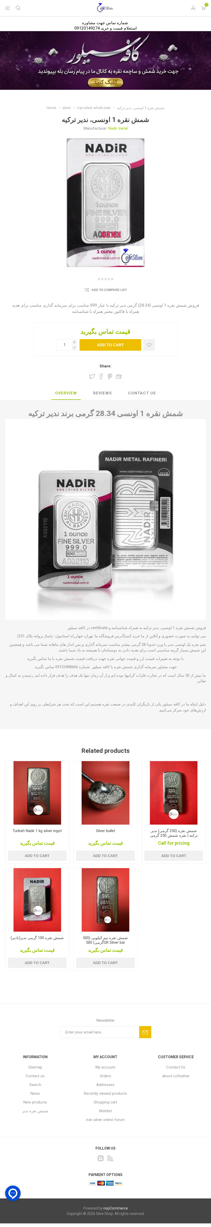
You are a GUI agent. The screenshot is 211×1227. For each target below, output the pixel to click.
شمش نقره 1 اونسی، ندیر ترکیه (169, 627)
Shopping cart (105, 1102)
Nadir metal (118, 128)
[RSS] (110, 1158)
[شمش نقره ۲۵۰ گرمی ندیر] (174, 793)
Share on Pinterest (110, 376)
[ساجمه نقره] (105, 793)
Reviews (102, 393)
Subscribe (145, 1032)
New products (35, 1102)
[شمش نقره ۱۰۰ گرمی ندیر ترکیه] (37, 900)
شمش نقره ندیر (35, 1111)
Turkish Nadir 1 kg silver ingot (37, 830)
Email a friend (119, 376)
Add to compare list (109, 290)
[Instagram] (100, 1158)
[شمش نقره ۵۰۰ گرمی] (105, 900)
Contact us (35, 1076)
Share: (105, 366)
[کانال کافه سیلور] (105, 60)
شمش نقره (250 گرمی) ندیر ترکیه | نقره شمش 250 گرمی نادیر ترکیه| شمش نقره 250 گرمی (174, 837)
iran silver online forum (105, 1119)
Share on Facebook (101, 376)
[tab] (66, 393)
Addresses (105, 1084)
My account (105, 1067)
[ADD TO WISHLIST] (149, 345)
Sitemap (35, 1067)
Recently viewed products (105, 1093)
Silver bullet (105, 830)
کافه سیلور (100, 667)
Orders (105, 1076)
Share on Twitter (92, 376)
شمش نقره (64, 658)
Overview (66, 393)
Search (35, 1084)
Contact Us (142, 393)
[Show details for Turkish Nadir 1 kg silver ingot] (37, 793)
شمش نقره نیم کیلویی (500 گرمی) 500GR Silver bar (105, 940)
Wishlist (105, 1111)
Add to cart (110, 345)
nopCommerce (115, 1208)
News (35, 1093)
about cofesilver (176, 1076)
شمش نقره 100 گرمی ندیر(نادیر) (37, 937)
